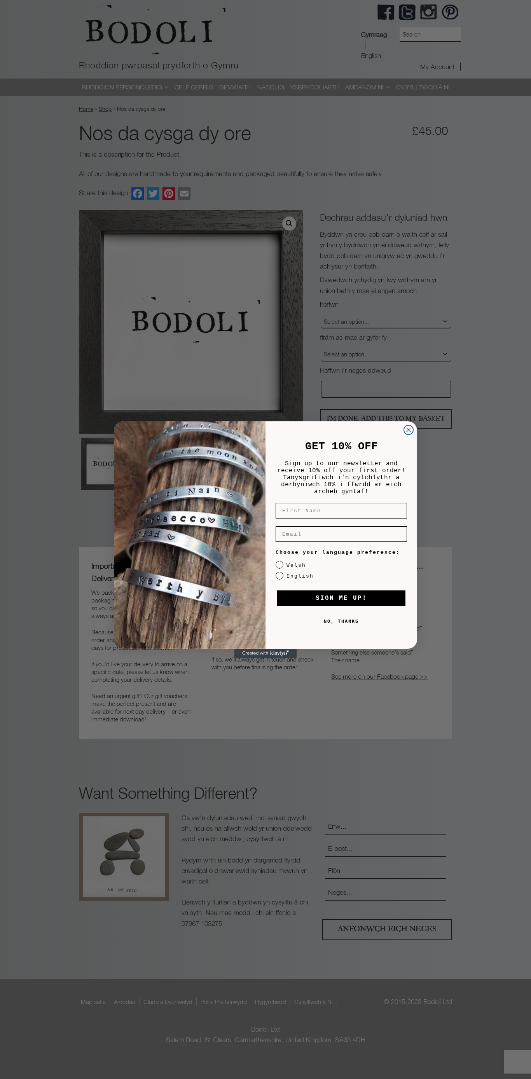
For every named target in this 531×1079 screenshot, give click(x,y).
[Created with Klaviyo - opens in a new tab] (265, 653)
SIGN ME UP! (341, 598)
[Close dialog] (408, 430)
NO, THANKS (341, 621)
